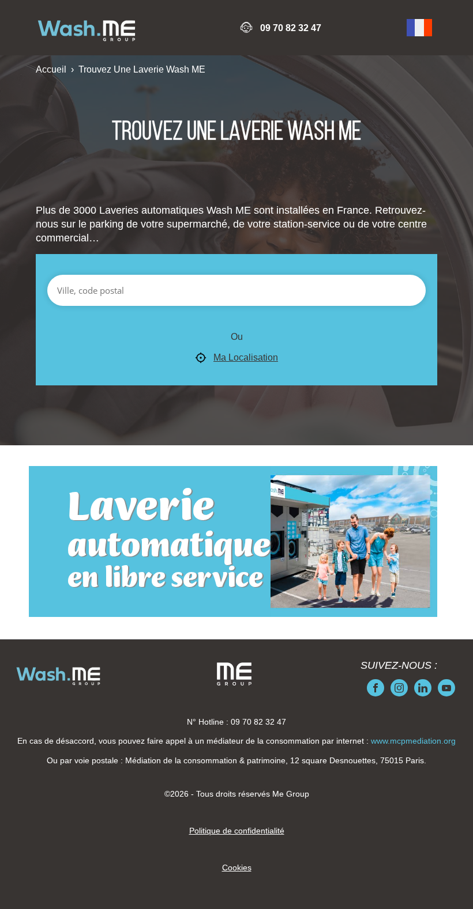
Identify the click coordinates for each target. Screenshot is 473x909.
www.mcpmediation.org (413, 740)
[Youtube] (446, 687)
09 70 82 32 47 (290, 28)
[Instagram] (399, 687)
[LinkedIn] (422, 687)
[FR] (419, 27)
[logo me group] (234, 673)
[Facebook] (375, 687)
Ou (237, 337)
